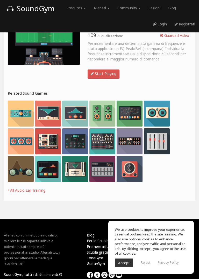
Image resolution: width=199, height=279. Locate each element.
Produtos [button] (74, 7)
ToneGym (95, 257)
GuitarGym (96, 263)
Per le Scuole (98, 240)
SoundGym (35, 8)
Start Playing (105, 73)
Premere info (98, 246)
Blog (172, 7)
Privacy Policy (168, 262)
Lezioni (154, 7)
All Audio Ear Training (27, 190)
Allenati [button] (100, 7)
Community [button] (127, 7)
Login (162, 24)
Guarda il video (176, 35)
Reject (145, 262)
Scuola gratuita (99, 252)
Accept (124, 262)
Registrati (186, 24)
